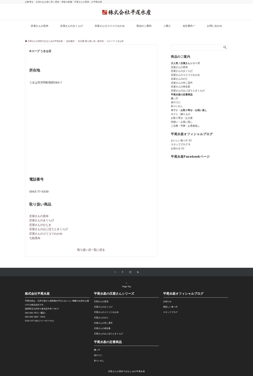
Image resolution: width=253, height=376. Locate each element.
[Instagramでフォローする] (130, 272)
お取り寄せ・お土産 (182, 117)
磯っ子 (174, 98)
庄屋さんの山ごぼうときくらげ (48, 229)
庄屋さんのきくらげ (41, 220)
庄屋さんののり (179, 78)
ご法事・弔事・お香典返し (185, 125)
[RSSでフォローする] (138, 272)
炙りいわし (177, 106)
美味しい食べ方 (170, 307)
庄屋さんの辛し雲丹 (182, 82)
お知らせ (177, 148)
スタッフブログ (180, 144)
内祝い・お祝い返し (182, 121)
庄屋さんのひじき (40, 224)
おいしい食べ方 (181, 140)
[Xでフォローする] (115, 272)
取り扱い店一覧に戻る (91, 249)
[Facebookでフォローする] (123, 272)
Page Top (126, 286)
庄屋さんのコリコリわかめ (45, 233)
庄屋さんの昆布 (39, 216)
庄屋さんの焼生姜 (180, 86)
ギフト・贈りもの (180, 114)
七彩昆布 (34, 238)
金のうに (176, 102)
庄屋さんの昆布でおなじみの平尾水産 (126, 371)
